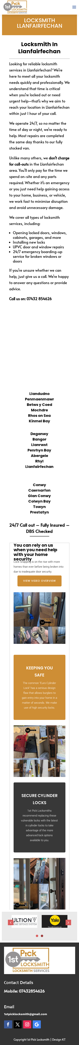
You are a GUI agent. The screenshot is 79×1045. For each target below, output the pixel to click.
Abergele (39, 455)
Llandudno (39, 393)
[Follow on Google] (37, 1024)
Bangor (39, 439)
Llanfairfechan (39, 466)
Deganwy (39, 433)
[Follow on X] (18, 1024)
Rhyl (39, 461)
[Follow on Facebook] (8, 1024)
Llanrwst (39, 444)
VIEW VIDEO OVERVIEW (39, 581)
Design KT (59, 1039)
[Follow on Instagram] (27, 1024)
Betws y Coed (39, 404)
